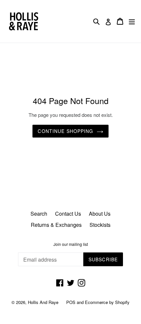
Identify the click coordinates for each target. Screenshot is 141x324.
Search (38, 213)
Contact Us (68, 213)
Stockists (100, 224)
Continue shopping (65, 131)
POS (70, 302)
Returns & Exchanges (56, 224)
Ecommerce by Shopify (107, 302)
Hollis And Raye (43, 302)
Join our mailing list (70, 244)
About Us (100, 213)
